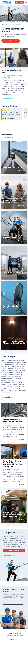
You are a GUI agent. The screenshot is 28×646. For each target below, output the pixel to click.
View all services (6, 137)
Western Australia (15, 24)
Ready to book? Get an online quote (12, 555)
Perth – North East (6, 26)
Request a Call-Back (9, 41)
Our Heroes (7, 602)
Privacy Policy (9, 635)
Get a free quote (6, 98)
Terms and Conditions (18, 635)
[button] (15, 128)
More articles (5, 400)
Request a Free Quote (12, 597)
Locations (6, 24)
